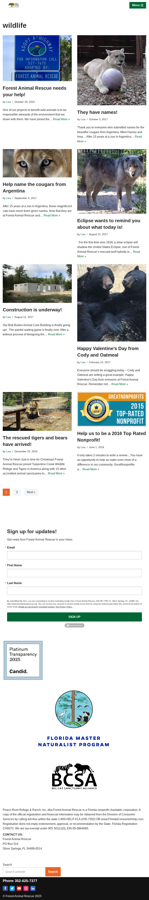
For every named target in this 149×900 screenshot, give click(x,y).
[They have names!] (111, 70)
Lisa (8, 101)
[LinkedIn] (32, 888)
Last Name (14, 583)
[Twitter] (12, 888)
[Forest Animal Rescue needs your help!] (37, 58)
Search (7, 864)
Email (11, 547)
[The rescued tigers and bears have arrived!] (37, 411)
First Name (14, 565)
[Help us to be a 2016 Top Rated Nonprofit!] (111, 409)
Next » (31, 492)
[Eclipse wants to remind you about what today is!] (111, 181)
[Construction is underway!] (37, 283)
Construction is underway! (32, 309)
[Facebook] (5, 888)
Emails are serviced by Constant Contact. (36, 606)
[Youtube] (19, 888)
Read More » (61, 119)
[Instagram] (26, 888)
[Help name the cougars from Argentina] (37, 163)
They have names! (97, 112)
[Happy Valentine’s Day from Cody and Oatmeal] (111, 303)
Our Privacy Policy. (64, 606)
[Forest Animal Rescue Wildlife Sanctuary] (14, 5)
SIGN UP (74, 616)
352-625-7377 (26, 881)
